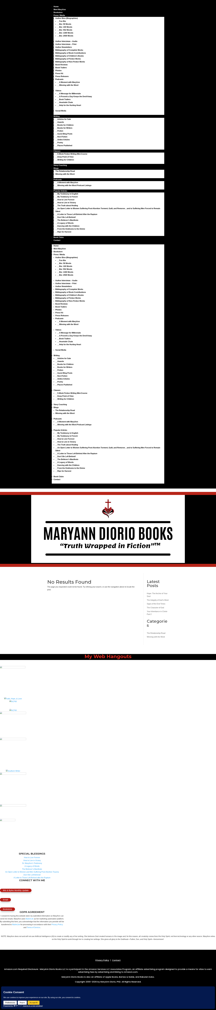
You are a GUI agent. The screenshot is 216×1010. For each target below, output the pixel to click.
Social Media (60, 111)
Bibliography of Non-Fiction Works (70, 62)
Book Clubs (59, 237)
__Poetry (59, 143)
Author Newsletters (63, 47)
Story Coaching (60, 165)
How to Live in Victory (32, 860)
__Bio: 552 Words (64, 30)
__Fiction (59, 131)
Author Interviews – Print (65, 44)
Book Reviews (61, 65)
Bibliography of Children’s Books (69, 56)
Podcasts (59, 79)
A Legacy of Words (32, 866)
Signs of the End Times (156, 604)
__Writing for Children (64, 160)
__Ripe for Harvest (63, 232)
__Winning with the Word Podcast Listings (73, 185)
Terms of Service (33, 927)
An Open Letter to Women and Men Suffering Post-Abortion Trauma (32, 872)
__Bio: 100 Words (64, 27)
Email (5, 900)
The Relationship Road (65, 171)
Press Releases (62, 76)
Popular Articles (60, 191)
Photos (58, 70)
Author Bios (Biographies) (66, 18)
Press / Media (59, 15)
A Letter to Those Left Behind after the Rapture (32, 878)
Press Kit (59, 73)
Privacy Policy (57, 924)
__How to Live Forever (64, 200)
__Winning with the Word (67, 85)
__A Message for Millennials (69, 94)
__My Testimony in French (66, 197)
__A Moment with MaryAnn (68, 82)
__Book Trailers (64, 99)
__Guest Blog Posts (63, 134)
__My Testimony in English (66, 194)
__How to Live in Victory (65, 203)
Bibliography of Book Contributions (70, 53)
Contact (57, 240)
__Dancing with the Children (67, 226)
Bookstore (58, 12)
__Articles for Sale (63, 119)
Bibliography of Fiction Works (68, 59)
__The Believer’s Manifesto (66, 220)
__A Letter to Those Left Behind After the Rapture (76, 214)
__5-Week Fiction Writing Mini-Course (71, 154)
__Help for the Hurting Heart (69, 105)
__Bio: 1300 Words (65, 33)
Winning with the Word (65, 174)
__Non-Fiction (61, 137)
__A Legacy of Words (64, 223)
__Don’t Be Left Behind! (65, 217)
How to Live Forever (32, 857)
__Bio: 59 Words (64, 24)
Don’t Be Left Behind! (32, 875)
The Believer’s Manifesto (32, 869)
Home (56, 7)
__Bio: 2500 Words (65, 36)
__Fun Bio (61, 21)
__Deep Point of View (64, 157)
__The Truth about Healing (66, 205)
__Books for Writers (63, 128)
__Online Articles (62, 140)
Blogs (56, 168)
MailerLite (30, 919)
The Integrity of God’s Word (158, 600)
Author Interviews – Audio (66, 41)
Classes (57, 151)
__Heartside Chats (65, 102)
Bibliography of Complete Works (69, 50)
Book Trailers (61, 68)
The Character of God (155, 608)
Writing (57, 116)
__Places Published (63, 145)
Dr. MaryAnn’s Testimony (32, 863)
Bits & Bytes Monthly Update (16, 890)
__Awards (59, 122)
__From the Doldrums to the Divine (70, 229)
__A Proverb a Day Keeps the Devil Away (74, 96)
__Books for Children (64, 125)
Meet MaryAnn (60, 9)
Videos (58, 91)
